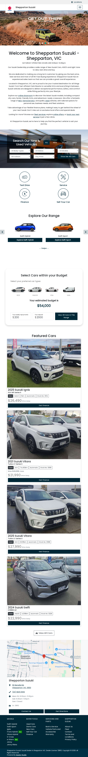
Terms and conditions (69, 735)
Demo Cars (31, 726)
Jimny (9, 742)
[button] (80, 7)
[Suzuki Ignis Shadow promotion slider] (48, 43)
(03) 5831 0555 (18, 692)
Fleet (67, 729)
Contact (68, 732)
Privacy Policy (71, 739)
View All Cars (45, 633)
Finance (29, 734)
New (20, 101)
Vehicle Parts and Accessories (53, 730)
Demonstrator (29, 101)
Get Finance (44, 405)
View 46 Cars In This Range (66, 316)
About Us (69, 726)
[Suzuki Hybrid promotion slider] (42, 43)
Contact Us (26, 711)
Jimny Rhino (12, 744)
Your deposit (39, 315)
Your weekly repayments (20, 315)
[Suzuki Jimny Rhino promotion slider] (45, 43)
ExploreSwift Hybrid (25, 240)
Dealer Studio (21, 755)
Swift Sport (11, 726)
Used (47, 101)
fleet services (40, 114)
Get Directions (62, 711)
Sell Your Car (31, 732)
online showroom (25, 95)
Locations (78, 2)
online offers (58, 114)
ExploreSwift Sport (63, 240)
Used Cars (30, 724)
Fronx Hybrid (12, 732)
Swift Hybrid (12, 724)
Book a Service (52, 726)
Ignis (9, 729)
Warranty (50, 734)
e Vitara (10, 739)
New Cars (30, 729)
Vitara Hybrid (12, 734)
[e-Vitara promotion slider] (39, 43)
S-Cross (10, 737)
